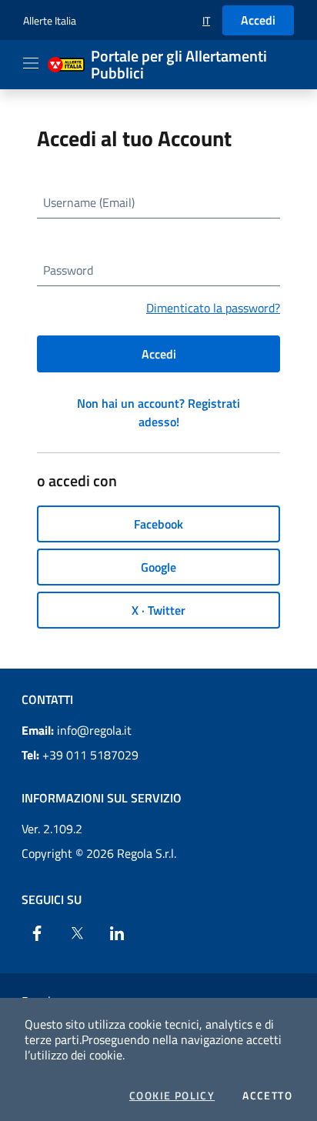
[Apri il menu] (31, 63)
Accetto (267, 1095)
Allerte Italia (49, 20)
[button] (206, 20)
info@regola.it (77, 730)
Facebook (158, 524)
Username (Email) (89, 202)
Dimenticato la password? (213, 308)
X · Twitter (158, 610)
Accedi (258, 20)
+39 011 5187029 (80, 755)
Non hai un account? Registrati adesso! (158, 412)
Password (68, 270)
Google (158, 567)
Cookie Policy (172, 1095)
